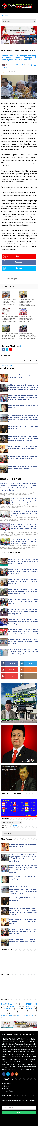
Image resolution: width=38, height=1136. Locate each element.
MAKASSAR (7, 1004)
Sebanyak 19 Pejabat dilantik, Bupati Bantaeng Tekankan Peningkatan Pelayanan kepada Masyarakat (23, 622)
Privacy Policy (8, 1091)
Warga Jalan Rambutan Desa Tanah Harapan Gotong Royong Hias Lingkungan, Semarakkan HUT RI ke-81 (23, 591)
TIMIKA (33, 1015)
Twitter (19, 268)
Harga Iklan (7, 1083)
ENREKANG (21, 1011)
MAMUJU (4, 1011)
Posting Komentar (6, 365)
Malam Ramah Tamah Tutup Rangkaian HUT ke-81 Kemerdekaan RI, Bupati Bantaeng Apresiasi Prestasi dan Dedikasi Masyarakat (23, 632)
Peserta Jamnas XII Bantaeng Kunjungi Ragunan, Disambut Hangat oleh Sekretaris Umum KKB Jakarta (24, 501)
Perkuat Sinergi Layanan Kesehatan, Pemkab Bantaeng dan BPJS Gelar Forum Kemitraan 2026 (9, 302)
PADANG (25, 1015)
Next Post (7, 355)
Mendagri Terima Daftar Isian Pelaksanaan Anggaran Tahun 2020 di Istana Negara (23, 931)
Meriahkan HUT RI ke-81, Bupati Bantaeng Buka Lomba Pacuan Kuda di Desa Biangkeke (26, 319)
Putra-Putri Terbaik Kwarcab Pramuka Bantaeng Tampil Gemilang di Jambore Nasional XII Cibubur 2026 (23, 561)
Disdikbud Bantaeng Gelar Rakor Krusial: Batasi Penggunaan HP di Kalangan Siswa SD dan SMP (23, 642)
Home (3, 50)
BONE (12, 1011)
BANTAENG (10, 50)
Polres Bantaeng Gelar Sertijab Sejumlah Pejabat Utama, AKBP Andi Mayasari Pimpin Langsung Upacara (27, 336)
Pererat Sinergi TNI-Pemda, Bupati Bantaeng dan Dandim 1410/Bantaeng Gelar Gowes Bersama (24, 542)
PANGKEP (31, 1011)
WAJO (20, 1013)
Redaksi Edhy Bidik (10, 346)
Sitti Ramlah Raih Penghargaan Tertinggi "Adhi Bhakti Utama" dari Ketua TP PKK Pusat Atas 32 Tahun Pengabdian (23, 652)
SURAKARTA (4, 1017)
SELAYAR (11, 1015)
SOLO (18, 1015)
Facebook (19, 262)
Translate (15, 825)
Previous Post (29, 361)
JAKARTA (13, 1007)
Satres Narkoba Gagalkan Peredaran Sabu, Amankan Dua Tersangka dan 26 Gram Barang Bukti (23, 581)
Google (19, 256)
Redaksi (6, 1086)
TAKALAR (28, 1009)
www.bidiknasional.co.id (27, 1121)
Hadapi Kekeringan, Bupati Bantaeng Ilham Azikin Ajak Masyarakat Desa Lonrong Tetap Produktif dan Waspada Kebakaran (23, 397)
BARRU (28, 1007)
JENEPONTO (5, 1009)
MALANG (4, 1013)
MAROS (12, 1013)
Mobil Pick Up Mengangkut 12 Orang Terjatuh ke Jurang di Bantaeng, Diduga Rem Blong (23, 601)
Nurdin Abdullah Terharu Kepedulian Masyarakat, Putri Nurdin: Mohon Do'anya (23, 921)
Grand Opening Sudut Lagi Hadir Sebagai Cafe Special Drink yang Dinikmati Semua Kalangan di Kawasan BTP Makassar (23, 438)
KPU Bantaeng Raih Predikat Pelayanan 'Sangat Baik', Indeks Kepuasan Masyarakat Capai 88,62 (10, 319)
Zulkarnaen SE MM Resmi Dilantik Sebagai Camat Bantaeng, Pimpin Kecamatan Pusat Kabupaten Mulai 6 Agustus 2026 (27, 303)
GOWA (18, 1009)
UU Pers (6, 1088)
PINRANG (27, 1013)
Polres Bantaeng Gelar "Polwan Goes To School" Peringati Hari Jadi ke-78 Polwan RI (24, 514)
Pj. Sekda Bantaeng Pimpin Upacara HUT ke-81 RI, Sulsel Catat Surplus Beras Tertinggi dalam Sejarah (10, 336)
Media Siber (23, 1122)
